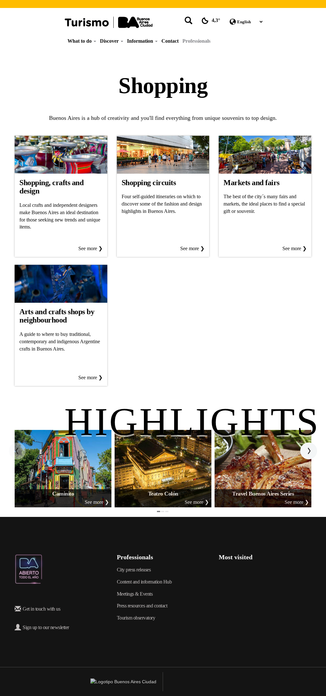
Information (140, 41)
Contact (170, 41)
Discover (110, 41)
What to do (80, 41)
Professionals (196, 41)
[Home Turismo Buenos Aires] (108, 22)
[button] (17, 451)
